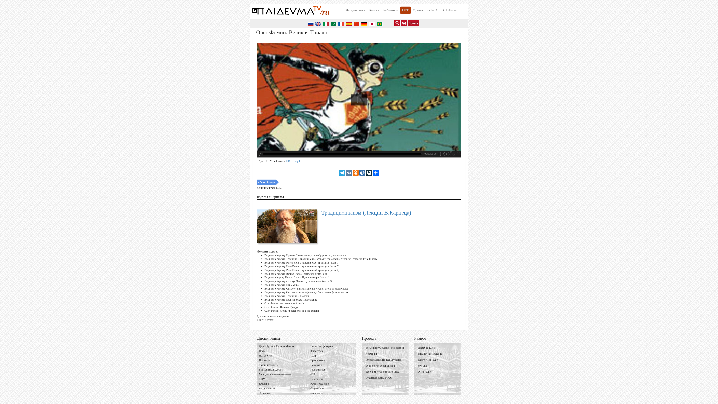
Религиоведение (319, 383)
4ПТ (312, 374)
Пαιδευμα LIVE (426, 347)
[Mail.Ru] (362, 172)
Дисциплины (355, 10)
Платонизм (316, 379)
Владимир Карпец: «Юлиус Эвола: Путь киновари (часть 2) (298, 281)
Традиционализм (268, 365)
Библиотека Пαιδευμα (430, 353)
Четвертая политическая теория (383, 359)
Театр (313, 355)
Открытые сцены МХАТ (379, 377)
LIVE (405, 10)
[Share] (376, 172)
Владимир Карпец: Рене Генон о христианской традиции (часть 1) (301, 262)
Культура (264, 383)
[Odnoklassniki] (356, 172)
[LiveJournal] (369, 172)
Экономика (316, 393)
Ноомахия (316, 365)
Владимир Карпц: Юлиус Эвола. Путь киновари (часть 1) (296, 277)
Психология (265, 355)
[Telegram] (342, 172)
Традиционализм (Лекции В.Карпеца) (366, 212)
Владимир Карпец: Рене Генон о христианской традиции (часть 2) (301, 266)
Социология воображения (380, 365)
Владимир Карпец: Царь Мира (281, 285)
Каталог (374, 10)
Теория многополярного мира (382, 371)
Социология (317, 388)
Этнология (265, 393)
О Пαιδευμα (449, 10)
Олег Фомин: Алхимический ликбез (285, 303)
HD (288, 161)
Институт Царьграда (321, 346)
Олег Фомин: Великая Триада (281, 307)
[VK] (349, 172)
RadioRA (432, 10)
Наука (262, 351)
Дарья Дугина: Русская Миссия (276, 346)
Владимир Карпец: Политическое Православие (290, 299)
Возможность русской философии (385, 347)
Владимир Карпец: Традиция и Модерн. (287, 296)
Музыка (418, 10)
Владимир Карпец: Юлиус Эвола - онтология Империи (295, 273)
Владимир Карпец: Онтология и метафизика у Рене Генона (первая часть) (306, 288)
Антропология (267, 388)
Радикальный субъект (271, 369)
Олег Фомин (267, 182)
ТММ (262, 379)
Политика (264, 360)
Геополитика (317, 369)
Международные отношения (275, 374)
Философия (316, 351)
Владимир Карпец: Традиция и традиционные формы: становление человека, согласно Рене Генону (320, 259)
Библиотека (390, 10)
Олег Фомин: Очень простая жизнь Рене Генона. (292, 310)
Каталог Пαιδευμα (428, 359)
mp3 (297, 161)
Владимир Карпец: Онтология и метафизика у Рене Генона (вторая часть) (306, 292)
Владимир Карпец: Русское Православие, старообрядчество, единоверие (305, 255)
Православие (317, 360)
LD (293, 161)
